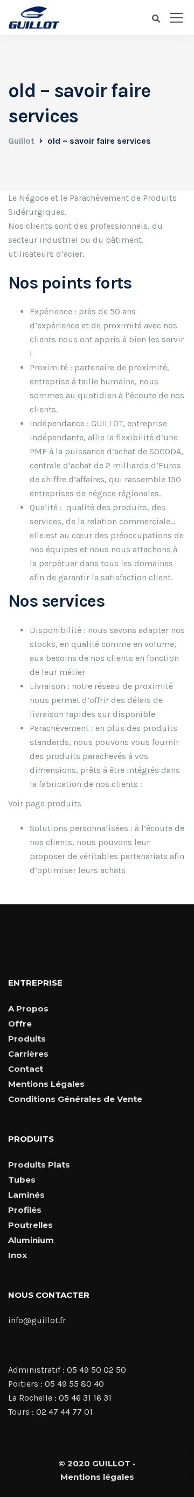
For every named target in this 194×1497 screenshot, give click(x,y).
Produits (27, 1039)
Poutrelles (30, 1225)
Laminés (26, 1195)
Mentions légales (97, 1477)
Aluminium (31, 1240)
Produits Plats (39, 1164)
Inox (17, 1255)
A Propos (28, 1008)
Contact (25, 1069)
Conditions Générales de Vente (75, 1099)
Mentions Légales (46, 1084)
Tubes (22, 1180)
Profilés (24, 1210)
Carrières (28, 1054)
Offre (20, 1023)
